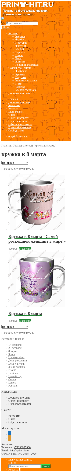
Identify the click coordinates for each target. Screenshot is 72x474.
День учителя (16, 363)
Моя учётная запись (20, 459)
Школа (12, 382)
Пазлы (19, 55)
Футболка (21, 70)
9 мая (11, 354)
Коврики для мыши (27, 64)
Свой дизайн (16, 130)
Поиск (12, 462)
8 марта (12, 351)
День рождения (17, 360)
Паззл (18, 83)
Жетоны (20, 61)
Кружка (20, 74)
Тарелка (20, 86)
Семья (12, 379)
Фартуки (20, 45)
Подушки (21, 42)
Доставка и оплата (19, 93)
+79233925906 (22, 447)
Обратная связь (17, 121)
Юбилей (13, 385)
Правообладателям (19, 127)
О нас (11, 114)
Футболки (21, 39)
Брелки (19, 48)
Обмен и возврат (18, 117)
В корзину (25, 248)
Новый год (14, 376)
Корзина (13, 108)
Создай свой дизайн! (20, 67)
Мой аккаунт (16, 111)
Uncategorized (16, 357)
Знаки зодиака (17, 366)
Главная (13, 98)
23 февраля (14, 347)
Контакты (14, 105)
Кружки (20, 36)
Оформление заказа (20, 124)
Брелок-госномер (25, 89)
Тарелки (20, 52)
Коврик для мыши (26, 80)
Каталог (13, 33)
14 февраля (14, 344)
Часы (18, 58)
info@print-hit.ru (19, 450)
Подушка (20, 77)
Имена (12, 369)
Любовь (13, 373)
